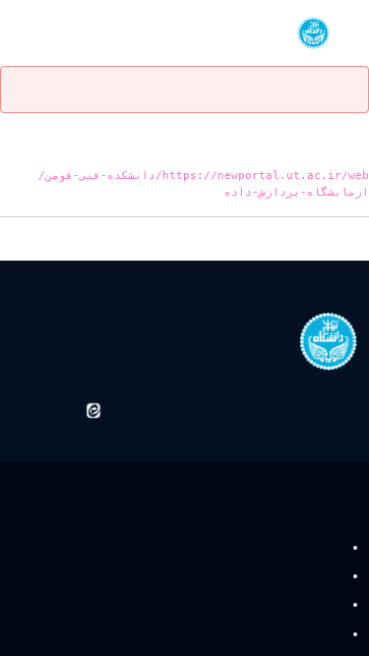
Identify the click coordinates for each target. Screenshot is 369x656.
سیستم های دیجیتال (287, 605)
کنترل (324, 576)
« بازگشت (342, 241)
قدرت (324, 547)
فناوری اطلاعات (297, 633)
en (50, 33)
